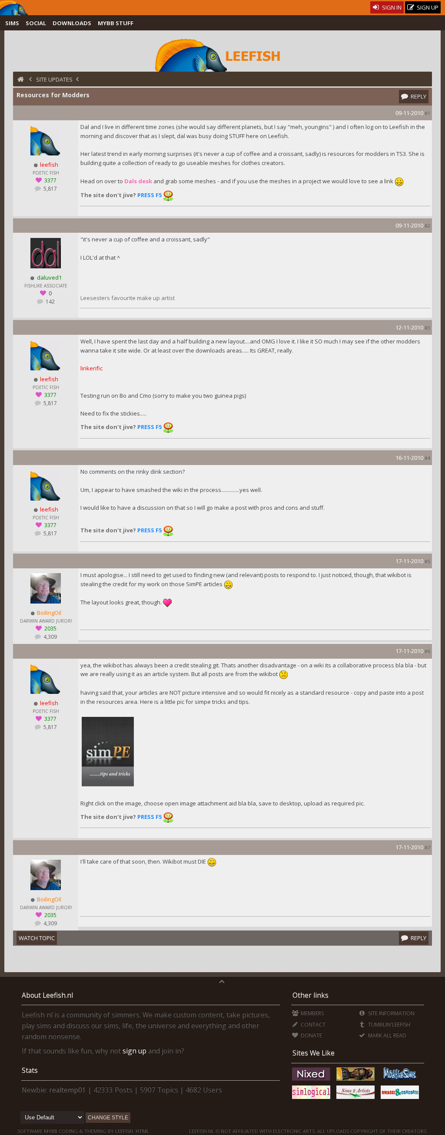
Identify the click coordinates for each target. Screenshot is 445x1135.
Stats (30, 1070)
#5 (427, 561)
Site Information (390, 1013)
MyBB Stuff (115, 23)
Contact (312, 1024)
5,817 (49, 188)
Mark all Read (386, 1035)
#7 (427, 847)
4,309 (49, 636)
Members (311, 1013)
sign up (134, 1051)
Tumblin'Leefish (388, 1024)
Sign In (391, 7)
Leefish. (124, 1131)
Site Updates (54, 79)
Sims (12, 23)
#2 (427, 225)
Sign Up (426, 7)
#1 (427, 113)
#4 (427, 458)
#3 (427, 327)
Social (36, 23)
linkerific (91, 368)
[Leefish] (222, 54)
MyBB (50, 1131)
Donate (310, 1035)
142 (49, 301)
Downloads (72, 23)
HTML (141, 1131)
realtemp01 (67, 1090)
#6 (427, 651)
